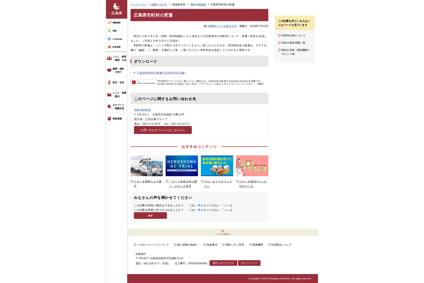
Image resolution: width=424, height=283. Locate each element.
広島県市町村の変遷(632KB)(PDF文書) (161, 73)
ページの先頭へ (222, 234)
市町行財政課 (198, 4)
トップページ (138, 4)
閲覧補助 (117, 22)
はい (194, 205)
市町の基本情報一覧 (293, 42)
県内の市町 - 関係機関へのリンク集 (296, 52)
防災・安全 (118, 82)
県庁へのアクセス (223, 263)
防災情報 (117, 46)
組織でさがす (159, 4)
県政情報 (117, 118)
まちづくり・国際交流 (118, 106)
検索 (115, 30)
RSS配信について (281, 244)
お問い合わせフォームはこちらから (163, 130)
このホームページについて (153, 244)
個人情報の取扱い (187, 244)
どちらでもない (210, 205)
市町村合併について (293, 35)
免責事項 (212, 244)
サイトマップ (249, 263)
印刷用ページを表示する (222, 26)
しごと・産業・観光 (120, 94)
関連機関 (257, 244)
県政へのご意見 (235, 244)
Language (117, 38)
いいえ (229, 205)
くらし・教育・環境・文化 (120, 58)
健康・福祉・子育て (118, 70)
